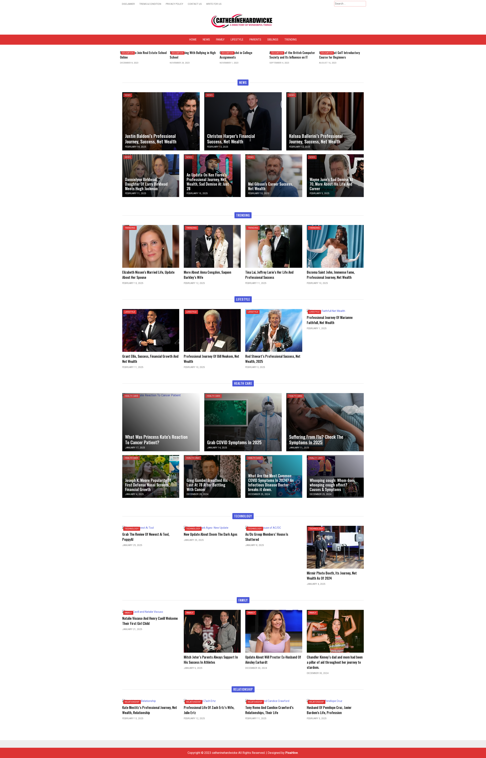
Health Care (131, 396)
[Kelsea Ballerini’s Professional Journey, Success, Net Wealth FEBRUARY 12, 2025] (325, 121)
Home (193, 39)
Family (220, 39)
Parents (255, 39)
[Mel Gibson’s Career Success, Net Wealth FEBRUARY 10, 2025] (273, 175)
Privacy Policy (174, 4)
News (206, 39)
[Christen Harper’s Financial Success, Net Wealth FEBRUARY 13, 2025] (243, 121)
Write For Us (213, 4)
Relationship (132, 702)
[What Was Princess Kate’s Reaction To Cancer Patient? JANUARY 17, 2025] (151, 395)
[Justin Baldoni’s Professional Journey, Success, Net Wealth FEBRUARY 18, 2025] (161, 121)
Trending (290, 39)
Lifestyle (237, 39)
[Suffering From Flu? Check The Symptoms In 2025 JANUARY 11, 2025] (325, 422)
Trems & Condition (150, 4)
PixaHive (291, 753)
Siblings (272, 39)
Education (128, 53)
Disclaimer (128, 4)
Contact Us (195, 4)
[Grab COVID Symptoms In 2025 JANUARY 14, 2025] (243, 422)
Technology (132, 529)
